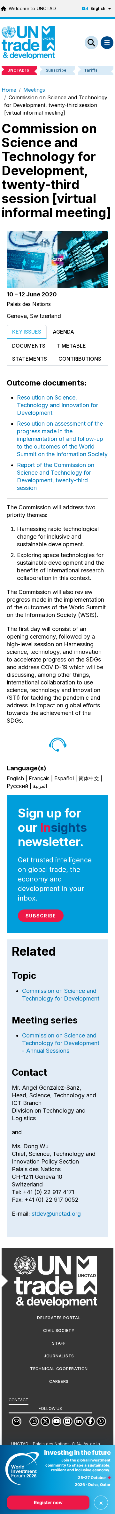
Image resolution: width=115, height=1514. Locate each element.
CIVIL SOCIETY (59, 1330)
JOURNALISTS (59, 1356)
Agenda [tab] (63, 332)
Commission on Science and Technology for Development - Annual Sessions (60, 1043)
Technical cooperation (59, 1368)
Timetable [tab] (71, 346)
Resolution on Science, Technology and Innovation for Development (57, 405)
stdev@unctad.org (56, 1213)
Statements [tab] (29, 359)
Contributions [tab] (79, 359)
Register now (48, 1502)
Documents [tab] (28, 346)
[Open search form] (91, 42)
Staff (59, 1343)
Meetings (34, 90)
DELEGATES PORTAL (58, 1317)
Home (9, 90)
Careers (59, 1381)
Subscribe (41, 915)
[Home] (28, 43)
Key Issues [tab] (26, 332)
